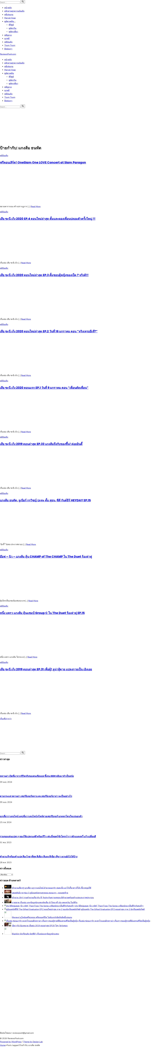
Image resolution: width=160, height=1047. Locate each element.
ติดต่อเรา (8, 49)
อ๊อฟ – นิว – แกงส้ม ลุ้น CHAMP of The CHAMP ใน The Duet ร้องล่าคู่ (46, 557)
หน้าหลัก (8, 7)
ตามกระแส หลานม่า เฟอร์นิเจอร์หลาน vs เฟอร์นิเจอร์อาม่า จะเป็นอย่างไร (36, 796)
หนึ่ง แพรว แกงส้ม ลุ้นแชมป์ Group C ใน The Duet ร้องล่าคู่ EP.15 (42, 613)
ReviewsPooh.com (8, 54)
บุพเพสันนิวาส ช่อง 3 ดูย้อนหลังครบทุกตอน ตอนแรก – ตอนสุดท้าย (40, 893)
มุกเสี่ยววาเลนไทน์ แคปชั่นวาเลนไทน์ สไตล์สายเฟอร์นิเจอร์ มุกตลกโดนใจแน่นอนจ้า (41, 816)
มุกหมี (6, 38)
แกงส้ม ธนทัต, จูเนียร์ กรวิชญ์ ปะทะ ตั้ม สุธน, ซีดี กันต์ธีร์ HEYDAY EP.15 (45, 500)
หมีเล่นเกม (8, 14)
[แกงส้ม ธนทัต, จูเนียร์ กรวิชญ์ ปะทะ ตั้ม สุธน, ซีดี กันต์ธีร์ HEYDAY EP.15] (32, 539)
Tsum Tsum (9, 45)
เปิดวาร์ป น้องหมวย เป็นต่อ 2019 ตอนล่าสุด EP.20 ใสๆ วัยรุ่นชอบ (39, 925)
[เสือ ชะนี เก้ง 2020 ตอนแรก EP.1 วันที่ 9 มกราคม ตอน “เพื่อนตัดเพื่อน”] (32, 426)
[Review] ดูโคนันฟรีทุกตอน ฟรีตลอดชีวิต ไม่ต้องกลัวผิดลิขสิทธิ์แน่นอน (42, 917)
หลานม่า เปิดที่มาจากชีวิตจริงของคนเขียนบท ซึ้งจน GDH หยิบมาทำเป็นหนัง (37, 776)
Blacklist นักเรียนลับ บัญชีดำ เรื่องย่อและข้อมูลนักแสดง (35, 934)
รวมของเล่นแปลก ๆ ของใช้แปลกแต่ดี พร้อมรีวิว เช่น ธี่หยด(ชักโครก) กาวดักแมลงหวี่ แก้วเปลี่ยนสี (48, 836)
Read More (35, 206)
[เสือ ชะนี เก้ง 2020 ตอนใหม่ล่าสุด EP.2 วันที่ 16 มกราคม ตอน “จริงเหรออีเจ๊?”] (32, 370)
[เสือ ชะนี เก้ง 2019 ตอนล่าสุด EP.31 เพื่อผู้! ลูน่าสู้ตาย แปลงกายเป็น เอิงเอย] (32, 708)
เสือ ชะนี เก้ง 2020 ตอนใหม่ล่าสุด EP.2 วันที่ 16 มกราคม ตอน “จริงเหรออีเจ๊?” (49, 331)
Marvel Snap (10, 18)
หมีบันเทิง (8, 42)
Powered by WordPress (10, 1041)
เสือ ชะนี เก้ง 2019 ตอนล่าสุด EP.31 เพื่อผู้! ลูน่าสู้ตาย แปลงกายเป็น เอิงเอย (46, 669)
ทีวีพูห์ (11, 25)
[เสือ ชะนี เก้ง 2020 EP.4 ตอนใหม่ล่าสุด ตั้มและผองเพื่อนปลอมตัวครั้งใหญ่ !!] (32, 257)
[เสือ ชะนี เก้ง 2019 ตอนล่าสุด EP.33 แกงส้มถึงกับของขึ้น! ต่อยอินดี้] (32, 482)
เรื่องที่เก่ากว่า (6, 718)
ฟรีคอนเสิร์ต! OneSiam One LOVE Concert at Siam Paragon (43, 162)
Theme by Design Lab (33, 1041)
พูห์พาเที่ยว (13, 31)
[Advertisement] (80, 125)
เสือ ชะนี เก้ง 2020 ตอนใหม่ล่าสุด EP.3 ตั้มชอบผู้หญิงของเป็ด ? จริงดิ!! (44, 275)
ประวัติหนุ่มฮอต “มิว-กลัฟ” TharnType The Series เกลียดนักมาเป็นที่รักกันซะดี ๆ (109, 906)
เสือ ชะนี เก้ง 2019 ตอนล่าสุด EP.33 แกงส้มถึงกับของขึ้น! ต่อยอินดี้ (41, 444)
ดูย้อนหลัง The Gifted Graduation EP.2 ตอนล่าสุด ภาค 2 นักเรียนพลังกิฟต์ (113, 909)
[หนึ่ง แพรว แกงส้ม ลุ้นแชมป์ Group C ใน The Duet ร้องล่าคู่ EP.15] (32, 651)
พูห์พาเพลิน (9, 21)
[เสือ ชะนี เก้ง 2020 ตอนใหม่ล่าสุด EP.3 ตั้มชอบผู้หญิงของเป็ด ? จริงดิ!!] (32, 313)
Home (2, 1045)
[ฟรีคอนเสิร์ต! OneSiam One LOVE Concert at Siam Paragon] (32, 201)
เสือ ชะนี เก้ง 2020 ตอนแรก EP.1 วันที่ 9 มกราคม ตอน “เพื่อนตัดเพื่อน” (44, 388)
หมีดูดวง (8, 35)
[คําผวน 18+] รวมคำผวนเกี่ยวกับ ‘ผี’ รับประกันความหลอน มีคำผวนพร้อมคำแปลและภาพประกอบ (53, 897)
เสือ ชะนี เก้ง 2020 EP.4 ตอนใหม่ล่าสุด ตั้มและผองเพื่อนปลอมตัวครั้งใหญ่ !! (47, 219)
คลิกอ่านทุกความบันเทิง (14, 11)
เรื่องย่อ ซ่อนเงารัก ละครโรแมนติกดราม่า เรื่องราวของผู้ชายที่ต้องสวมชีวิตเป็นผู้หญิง (114, 921)
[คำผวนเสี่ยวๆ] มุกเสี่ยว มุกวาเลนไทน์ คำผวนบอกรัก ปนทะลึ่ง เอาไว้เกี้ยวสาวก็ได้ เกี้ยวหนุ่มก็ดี (51, 888)
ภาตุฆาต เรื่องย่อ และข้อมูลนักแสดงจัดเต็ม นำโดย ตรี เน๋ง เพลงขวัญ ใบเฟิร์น (44, 902)
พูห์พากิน (12, 28)
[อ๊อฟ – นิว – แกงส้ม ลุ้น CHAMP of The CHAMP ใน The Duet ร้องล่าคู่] (32, 595)
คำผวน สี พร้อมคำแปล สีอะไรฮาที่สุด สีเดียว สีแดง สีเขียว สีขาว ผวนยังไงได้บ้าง (38, 856)
